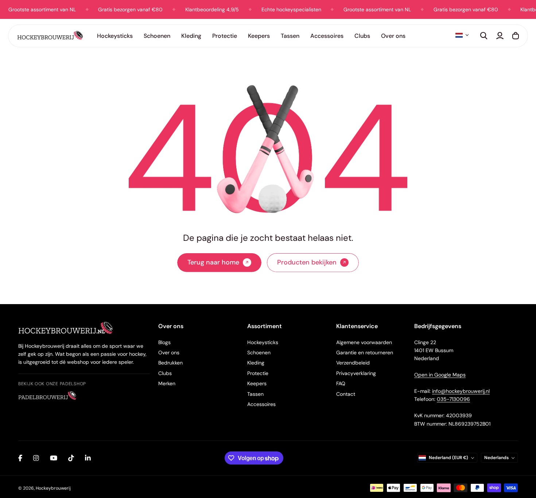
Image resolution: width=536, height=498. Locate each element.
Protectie (257, 373)
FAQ (340, 383)
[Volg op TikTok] (71, 458)
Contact (345, 394)
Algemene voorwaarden (364, 342)
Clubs (165, 373)
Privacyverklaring (356, 373)
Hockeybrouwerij (53, 488)
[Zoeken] (484, 35)
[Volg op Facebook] (20, 458)
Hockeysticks (262, 342)
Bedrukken (170, 362)
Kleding (255, 362)
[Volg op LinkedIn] (88, 458)
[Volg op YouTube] (53, 458)
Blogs (164, 342)
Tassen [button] (290, 36)
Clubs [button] (362, 36)
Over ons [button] (393, 36)
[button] (462, 35)
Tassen (255, 394)
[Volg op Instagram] (36, 458)
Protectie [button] (224, 36)
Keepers (257, 383)
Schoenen (259, 352)
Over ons (168, 352)
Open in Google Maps (440, 374)
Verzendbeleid (353, 362)
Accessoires (261, 404)
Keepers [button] (259, 36)
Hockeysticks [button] (115, 36)
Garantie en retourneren (364, 352)
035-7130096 (453, 399)
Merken (166, 383)
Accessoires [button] (326, 36)
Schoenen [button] (157, 36)
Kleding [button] (191, 36)
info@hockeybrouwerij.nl (461, 391)
